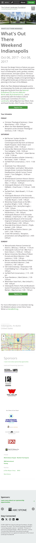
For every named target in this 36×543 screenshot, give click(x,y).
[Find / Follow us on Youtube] (17, 520)
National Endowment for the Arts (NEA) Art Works (15, 92)
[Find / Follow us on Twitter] (6, 520)
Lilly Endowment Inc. (16, 94)
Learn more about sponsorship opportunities (17, 362)
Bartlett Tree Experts (23, 458)
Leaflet (23, 350)
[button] (12, 2)
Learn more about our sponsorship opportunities (12, 501)
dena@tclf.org (13, 309)
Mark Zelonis (7, 474)
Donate (31, 2)
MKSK (18, 470)
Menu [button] (7, 2)
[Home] (13, 8)
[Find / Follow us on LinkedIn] (13, 520)
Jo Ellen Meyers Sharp (9, 470)
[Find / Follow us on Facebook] (3, 520)
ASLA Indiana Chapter (10, 458)
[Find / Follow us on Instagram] (10, 520)
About (23, 2)
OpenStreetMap (28, 350)
